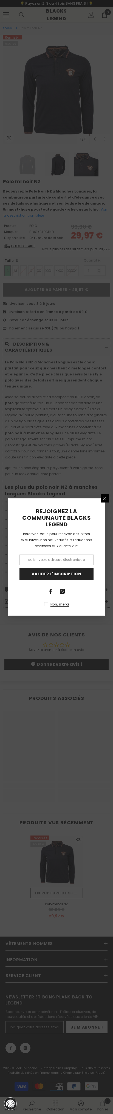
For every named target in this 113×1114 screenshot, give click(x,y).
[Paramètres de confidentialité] (10, 1103)
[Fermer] (105, 498)
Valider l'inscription (56, 574)
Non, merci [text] (59, 604)
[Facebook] (50, 591)
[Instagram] (62, 591)
